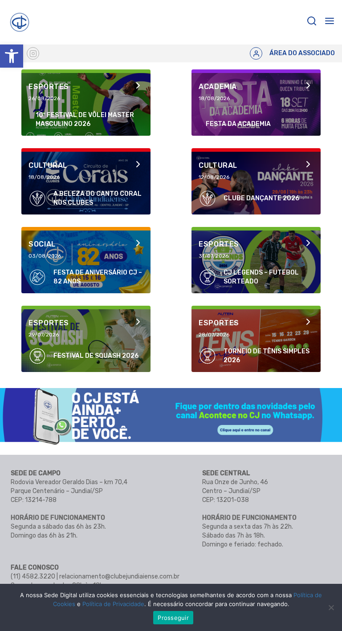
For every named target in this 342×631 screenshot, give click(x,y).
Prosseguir (173, 617)
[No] (330, 607)
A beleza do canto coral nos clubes (97, 198)
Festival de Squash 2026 (95, 356)
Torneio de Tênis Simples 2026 (266, 356)
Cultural (47, 165)
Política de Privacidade (113, 603)
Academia (218, 86)
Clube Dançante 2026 (261, 198)
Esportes (48, 86)
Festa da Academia (238, 124)
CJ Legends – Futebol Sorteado (261, 277)
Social (42, 244)
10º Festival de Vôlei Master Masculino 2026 (85, 119)
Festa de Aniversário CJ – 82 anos (97, 277)
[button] (11, 56)
